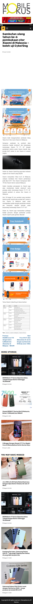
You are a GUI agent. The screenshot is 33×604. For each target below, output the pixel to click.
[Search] (30, 28)
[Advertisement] (16, 71)
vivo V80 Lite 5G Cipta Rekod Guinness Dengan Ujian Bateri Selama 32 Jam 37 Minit (16, 483)
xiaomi (7, 332)
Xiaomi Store (22, 332)
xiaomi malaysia (14, 332)
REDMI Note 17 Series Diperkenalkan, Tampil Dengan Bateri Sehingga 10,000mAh (15, 379)
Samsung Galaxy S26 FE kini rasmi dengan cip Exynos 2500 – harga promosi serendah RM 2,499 (14, 588)
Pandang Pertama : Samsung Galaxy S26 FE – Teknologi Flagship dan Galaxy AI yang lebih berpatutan (16, 553)
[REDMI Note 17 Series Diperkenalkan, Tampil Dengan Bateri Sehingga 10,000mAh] (16, 365)
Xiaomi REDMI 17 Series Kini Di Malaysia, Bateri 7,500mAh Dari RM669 (16, 412)
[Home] (3, 28)
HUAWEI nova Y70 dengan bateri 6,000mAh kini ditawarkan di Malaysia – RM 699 (8, 341)
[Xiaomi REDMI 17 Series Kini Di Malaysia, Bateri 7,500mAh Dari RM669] (16, 398)
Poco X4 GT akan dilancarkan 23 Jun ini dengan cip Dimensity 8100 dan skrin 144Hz (23, 340)
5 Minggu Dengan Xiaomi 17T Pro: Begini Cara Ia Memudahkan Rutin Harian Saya (16, 444)
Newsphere (24, 600)
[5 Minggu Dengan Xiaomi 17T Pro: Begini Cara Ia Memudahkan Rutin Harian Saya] (16, 430)
